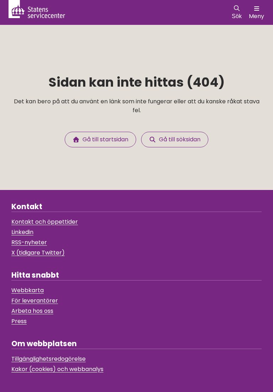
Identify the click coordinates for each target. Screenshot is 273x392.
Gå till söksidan (178, 139)
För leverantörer (34, 300)
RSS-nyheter (29, 242)
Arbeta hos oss (32, 311)
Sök (237, 16)
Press (19, 321)
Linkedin (22, 232)
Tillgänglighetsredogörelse (48, 359)
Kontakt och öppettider (44, 222)
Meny (256, 16)
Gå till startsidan (104, 139)
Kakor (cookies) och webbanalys (57, 369)
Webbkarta (27, 290)
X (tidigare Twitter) (38, 253)
